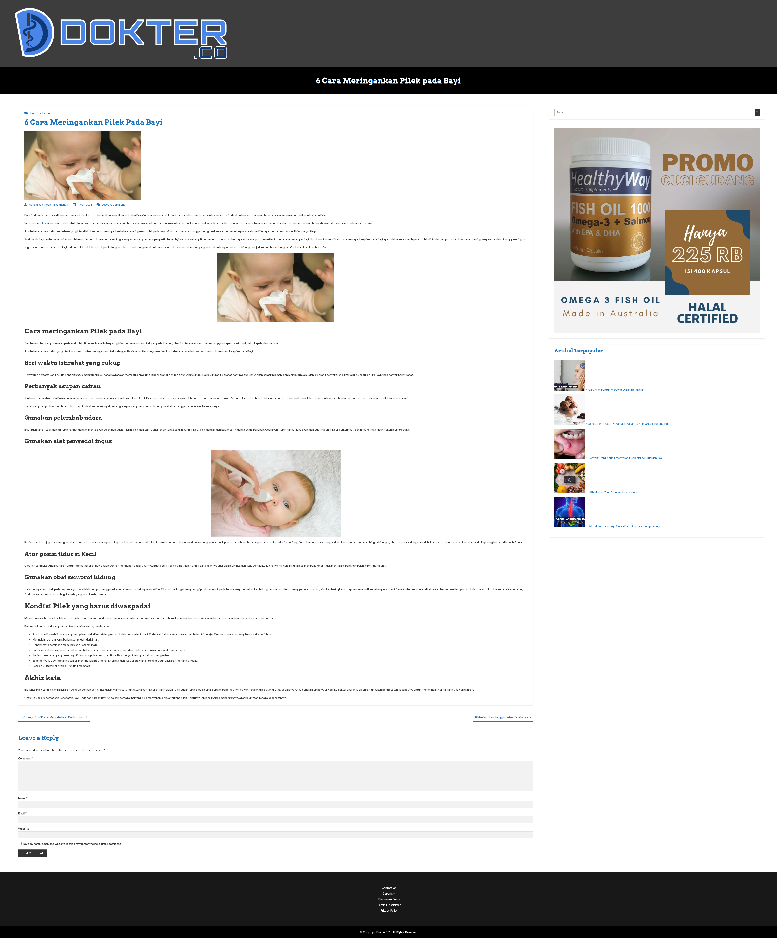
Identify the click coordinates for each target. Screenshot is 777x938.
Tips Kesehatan (40, 113)
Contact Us (389, 887)
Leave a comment (113, 204)
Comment (25, 758)
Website (23, 828)
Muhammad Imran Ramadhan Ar (48, 204)
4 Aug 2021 (85, 204)
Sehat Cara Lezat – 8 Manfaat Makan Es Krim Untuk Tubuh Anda (628, 423)
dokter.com (202, 351)
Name (23, 798)
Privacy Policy (389, 910)
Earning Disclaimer (389, 904)
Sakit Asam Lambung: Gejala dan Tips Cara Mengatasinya (624, 526)
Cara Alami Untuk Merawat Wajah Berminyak (616, 389)
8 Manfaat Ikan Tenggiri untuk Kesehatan (501, 717)
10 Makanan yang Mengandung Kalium (612, 492)
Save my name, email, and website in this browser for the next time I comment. (72, 843)
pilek (43, 223)
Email (22, 813)
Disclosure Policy (389, 899)
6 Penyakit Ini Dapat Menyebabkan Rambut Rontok (55, 717)
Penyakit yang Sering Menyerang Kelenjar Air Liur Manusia (625, 457)
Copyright (389, 893)
